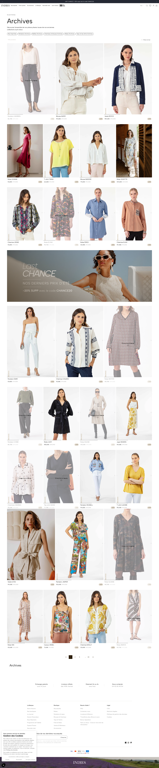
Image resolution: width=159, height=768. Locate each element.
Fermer (7, 759)
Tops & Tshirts (58, 720)
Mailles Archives (37, 34)
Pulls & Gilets (58, 722)
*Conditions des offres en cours (90, 717)
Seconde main (31, 728)
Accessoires (57, 728)
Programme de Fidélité (34, 722)
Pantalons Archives (24, 34)
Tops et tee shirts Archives (85, 34)
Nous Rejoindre (31, 720)
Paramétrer (19, 759)
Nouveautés (57, 708)
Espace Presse (31, 725)
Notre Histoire (31, 708)
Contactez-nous (85, 711)
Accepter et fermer (31, 759)
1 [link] (70, 657)
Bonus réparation (85, 720)
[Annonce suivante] (157, 2)
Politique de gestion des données (117, 714)
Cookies (109, 717)
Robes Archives (69, 34)
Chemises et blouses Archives (53, 34)
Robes (56, 711)
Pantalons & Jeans (59, 714)
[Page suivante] (93, 657)
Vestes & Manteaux (59, 725)
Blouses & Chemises (60, 717)
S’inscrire (63, 737)
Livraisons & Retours (86, 714)
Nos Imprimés (12, 34)
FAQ (81, 708)
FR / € (141, 5)
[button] (22, 5)
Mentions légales (112, 711)
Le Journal (30, 714)
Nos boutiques (31, 711)
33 (88, 657)
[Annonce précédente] (2, 2)
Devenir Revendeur (33, 717)
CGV (108, 708)
